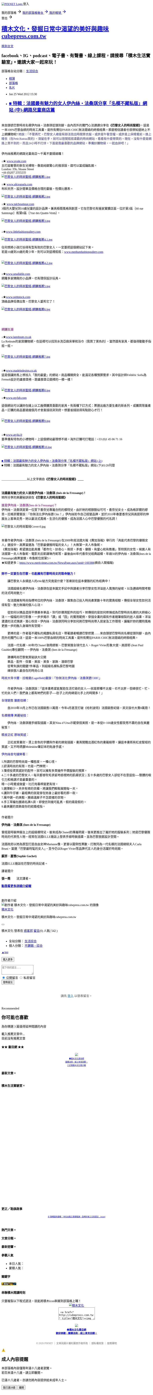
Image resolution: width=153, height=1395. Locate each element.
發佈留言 (8, 982)
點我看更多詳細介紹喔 (16, 886)
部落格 (13, 83)
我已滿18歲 (9, 1387)
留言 (37, 930)
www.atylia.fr (14, 434)
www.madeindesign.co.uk (21, 370)
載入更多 (8, 959)
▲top (4, 952)
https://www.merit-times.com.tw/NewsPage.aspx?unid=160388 (56, 562)
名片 (12, 87)
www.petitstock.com (18, 297)
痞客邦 (28, 930)
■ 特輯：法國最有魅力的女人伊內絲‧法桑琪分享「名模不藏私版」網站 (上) (51, 460)
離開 (21, 1387)
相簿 (12, 78)
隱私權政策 (97, 1343)
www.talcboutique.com (20, 204)
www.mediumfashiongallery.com (83, 251)
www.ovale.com (16, 161)
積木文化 (7, 909)
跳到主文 (7, 46)
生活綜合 (32, 71)
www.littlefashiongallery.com (23, 231)
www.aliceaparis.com (19, 184)
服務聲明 (112, 1343)
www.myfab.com (16, 397)
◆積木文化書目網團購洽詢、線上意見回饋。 (76, 1060)
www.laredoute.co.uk (18, 337)
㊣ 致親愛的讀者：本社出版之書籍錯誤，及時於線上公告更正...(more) (76, 1217)
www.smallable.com (18, 273)
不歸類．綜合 (34, 945)
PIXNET (48, 1343)
